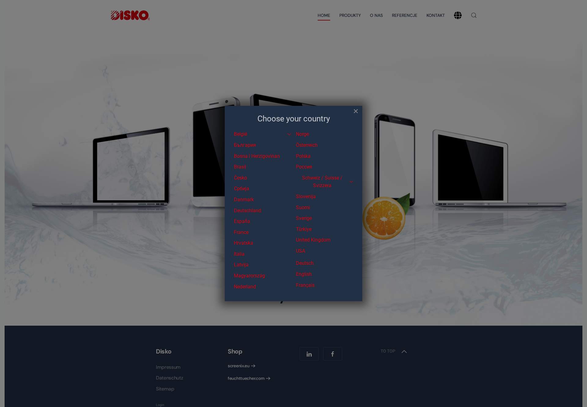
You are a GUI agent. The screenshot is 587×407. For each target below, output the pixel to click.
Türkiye (304, 229)
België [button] (240, 134)
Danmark (244, 199)
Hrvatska (243, 243)
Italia (239, 254)
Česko (240, 178)
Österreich (307, 145)
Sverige (304, 218)
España (242, 221)
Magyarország (249, 276)
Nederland (245, 287)
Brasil (240, 167)
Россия (304, 167)
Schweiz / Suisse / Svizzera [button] (322, 182)
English (304, 274)
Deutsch (305, 263)
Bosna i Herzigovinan (257, 156)
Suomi (303, 207)
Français (305, 285)
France (241, 232)
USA (300, 251)
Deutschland (247, 210)
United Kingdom (313, 240)
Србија (241, 188)
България (245, 145)
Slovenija (306, 196)
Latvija (241, 265)
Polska (303, 156)
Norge (302, 134)
